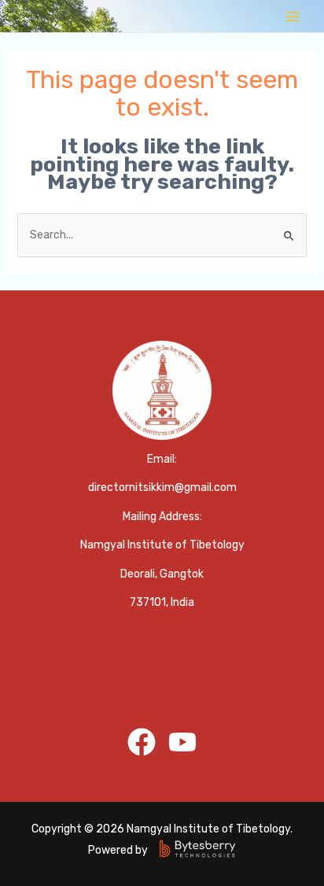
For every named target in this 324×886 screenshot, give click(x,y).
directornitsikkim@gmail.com (162, 487)
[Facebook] (141, 742)
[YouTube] (182, 742)
